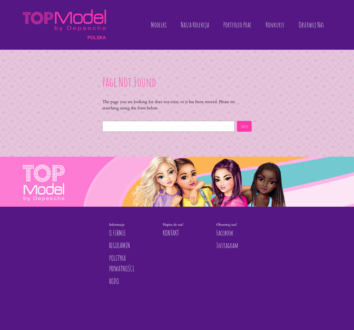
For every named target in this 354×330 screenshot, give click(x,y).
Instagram (227, 245)
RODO (114, 281)
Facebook (224, 232)
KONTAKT (171, 232)
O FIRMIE (117, 232)
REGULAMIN (119, 245)
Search (244, 126)
